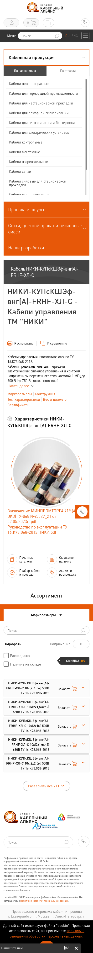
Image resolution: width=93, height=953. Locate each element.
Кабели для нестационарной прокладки (41, 103)
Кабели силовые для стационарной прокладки (37, 183)
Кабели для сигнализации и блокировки (42, 122)
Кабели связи (20, 171)
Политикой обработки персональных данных (44, 900)
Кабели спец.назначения (29, 194)
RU (67, 36)
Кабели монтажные (24, 151)
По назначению (25, 71)
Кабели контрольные (25, 142)
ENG (75, 36)
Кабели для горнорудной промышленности (43, 93)
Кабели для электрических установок (39, 132)
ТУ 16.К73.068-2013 (27, 688)
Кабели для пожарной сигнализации (39, 112)
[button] (46, 57)
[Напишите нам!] (67, 948)
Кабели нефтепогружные (29, 83)
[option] (46, 472)
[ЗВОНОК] (82, 513)
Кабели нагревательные (28, 161)
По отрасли (68, 71)
